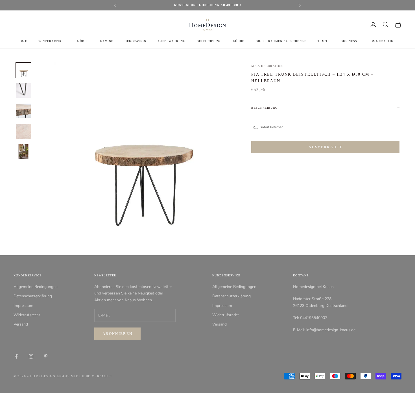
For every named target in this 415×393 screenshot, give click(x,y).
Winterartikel (51, 41)
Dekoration (135, 41)
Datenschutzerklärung (33, 296)
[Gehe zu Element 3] (23, 111)
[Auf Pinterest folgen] (46, 356)
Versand (21, 324)
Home (22, 41)
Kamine (106, 41)
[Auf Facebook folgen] (16, 356)
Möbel (83, 41)
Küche (238, 41)
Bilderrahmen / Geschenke (281, 41)
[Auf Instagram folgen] (31, 356)
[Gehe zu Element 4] (23, 131)
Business (349, 41)
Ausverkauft (325, 147)
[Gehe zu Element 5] (23, 152)
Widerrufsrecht (27, 315)
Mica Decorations (268, 65)
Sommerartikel (383, 41)
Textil (323, 41)
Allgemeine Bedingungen (36, 286)
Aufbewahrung (171, 41)
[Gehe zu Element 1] (23, 70)
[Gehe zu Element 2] (23, 91)
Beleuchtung (209, 41)
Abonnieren (117, 333)
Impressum (23, 305)
